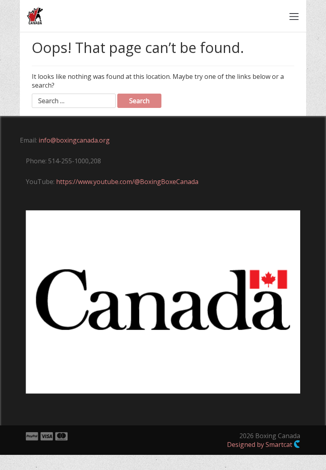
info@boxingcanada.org (74, 140)
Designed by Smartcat (260, 444)
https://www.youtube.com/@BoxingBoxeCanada (127, 181)
